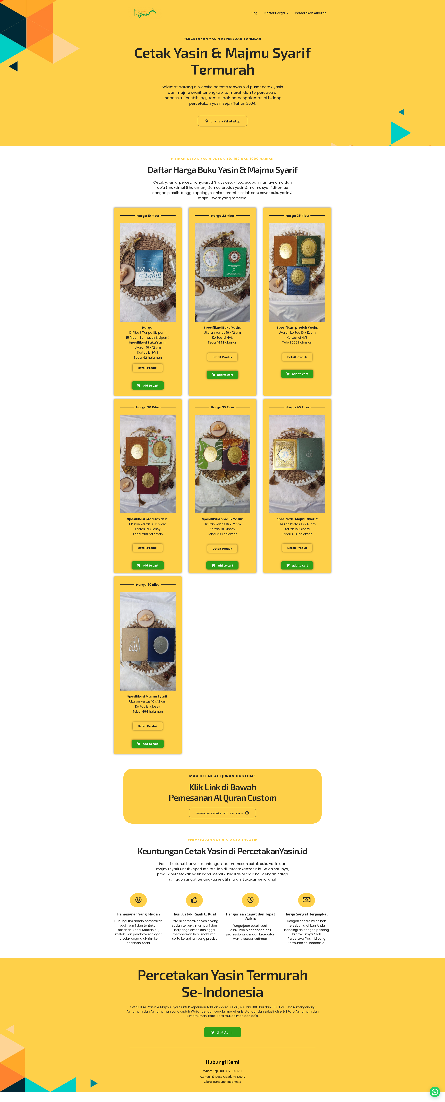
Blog (254, 13)
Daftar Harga (274, 13)
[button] (434, 1031)
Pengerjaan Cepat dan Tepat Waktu (250, 916)
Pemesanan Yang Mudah (138, 914)
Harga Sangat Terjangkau (306, 914)
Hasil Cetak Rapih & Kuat (194, 914)
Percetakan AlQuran (310, 13)
